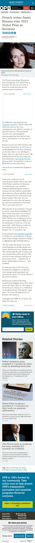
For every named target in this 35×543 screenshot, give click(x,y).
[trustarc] (29, 541)
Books (20, 470)
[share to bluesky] (9, 33)
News (8, 468)
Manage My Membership (22, 515)
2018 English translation (23, 234)
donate (26, 8)
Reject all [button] (30, 536)
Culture (24, 470)
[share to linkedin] (12, 33)
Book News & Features (9, 470)
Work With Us (6, 518)
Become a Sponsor (27, 93)
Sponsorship (22, 518)
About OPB (4, 12)
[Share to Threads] (14, 33)
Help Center (6, 516)
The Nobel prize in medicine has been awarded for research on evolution (17, 446)
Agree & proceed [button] (19, 536)
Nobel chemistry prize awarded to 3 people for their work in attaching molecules (17, 363)
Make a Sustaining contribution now (18, 504)
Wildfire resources (26, 12)
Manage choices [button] (7, 536)
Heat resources (14, 12)
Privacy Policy (5, 541)
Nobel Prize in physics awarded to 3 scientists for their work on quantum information (15, 407)
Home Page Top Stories (18, 468)
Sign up (28, 329)
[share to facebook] (6, 33)
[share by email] (3, 33)
